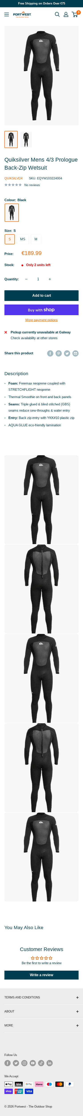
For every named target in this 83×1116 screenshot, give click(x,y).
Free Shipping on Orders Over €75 (41, 3)
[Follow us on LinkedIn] (49, 1063)
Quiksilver (13, 178)
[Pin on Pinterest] (59, 353)
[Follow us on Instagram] (24, 1063)
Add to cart (41, 295)
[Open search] (57, 14)
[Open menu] (6, 14)
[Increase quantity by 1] (49, 279)
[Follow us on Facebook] (7, 1063)
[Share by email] (75, 353)
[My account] (66, 14)
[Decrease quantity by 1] (26, 279)
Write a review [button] (41, 975)
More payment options (41, 320)
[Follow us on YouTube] (33, 1063)
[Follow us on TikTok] (41, 1063)
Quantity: (11, 279)
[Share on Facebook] (50, 353)
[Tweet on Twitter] (67, 353)
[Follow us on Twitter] (16, 1063)
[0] (75, 14)
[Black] (12, 213)
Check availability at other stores (34, 338)
